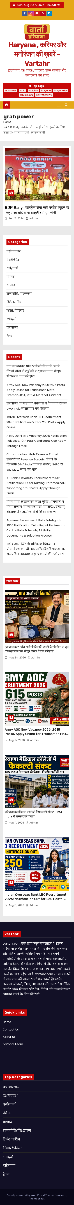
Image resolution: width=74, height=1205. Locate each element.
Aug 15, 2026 (17, 740)
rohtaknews (26, 94)
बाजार (10, 285)
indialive (33, 90)
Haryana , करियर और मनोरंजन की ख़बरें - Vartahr (37, 54)
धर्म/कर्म (12, 268)
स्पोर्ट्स (10, 319)
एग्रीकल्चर (13, 251)
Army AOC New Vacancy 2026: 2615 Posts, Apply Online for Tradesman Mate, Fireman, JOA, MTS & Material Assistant (35, 390)
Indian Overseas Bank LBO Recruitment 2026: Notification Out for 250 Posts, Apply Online (35, 422)
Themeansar (36, 1198)
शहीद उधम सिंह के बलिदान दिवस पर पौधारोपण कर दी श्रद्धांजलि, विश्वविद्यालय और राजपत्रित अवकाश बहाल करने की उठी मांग (36, 549)
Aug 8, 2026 (17, 905)
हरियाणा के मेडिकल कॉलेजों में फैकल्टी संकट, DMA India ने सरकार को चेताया (33, 814)
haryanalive (60, 90)
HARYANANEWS (44, 94)
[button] (67, 105)
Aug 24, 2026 (18, 657)
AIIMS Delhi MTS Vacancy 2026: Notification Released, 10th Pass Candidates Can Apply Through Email (36, 441)
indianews (10, 90)
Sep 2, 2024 (17, 218)
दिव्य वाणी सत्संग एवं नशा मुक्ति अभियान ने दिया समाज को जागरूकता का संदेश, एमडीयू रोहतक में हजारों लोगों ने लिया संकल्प (35, 507)
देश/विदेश (13, 260)
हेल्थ (9, 336)
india (22, 90)
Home (7, 122)
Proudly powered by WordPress (25, 1195)
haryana (46, 90)
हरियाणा (12, 327)
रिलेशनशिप (14, 302)
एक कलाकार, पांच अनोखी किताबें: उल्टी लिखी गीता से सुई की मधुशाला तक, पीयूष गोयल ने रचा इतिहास (33, 371)
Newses (59, 1195)
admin (33, 218)
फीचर (10, 277)
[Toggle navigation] (59, 105)
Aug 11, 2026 (17, 822)
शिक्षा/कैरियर (15, 311)
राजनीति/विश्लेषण (19, 294)
